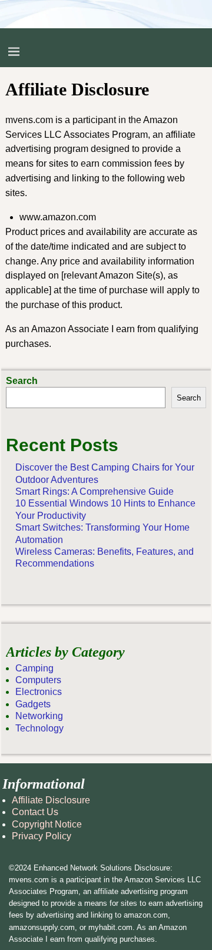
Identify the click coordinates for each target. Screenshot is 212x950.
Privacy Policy (41, 836)
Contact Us (35, 812)
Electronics (38, 692)
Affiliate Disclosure (51, 800)
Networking (39, 716)
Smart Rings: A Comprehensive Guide (94, 491)
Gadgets (33, 704)
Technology (39, 728)
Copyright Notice (47, 824)
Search (22, 381)
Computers (38, 680)
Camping (34, 668)
